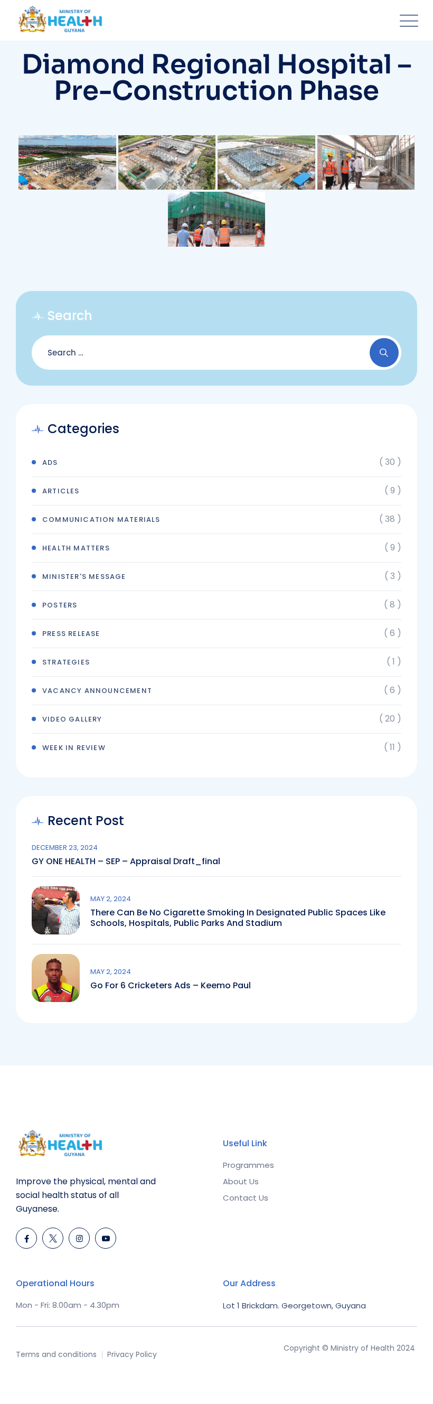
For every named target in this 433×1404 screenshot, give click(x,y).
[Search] (384, 352)
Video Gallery (72, 719)
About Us (241, 1181)
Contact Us (245, 1197)
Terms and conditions (56, 1354)
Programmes (248, 1165)
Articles (61, 491)
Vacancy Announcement (97, 691)
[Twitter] (52, 1238)
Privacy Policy (132, 1354)
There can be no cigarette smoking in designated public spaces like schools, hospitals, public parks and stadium (237, 918)
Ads (50, 462)
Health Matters (76, 548)
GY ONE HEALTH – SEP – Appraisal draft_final (126, 861)
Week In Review (74, 748)
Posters (59, 605)
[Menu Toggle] (406, 20)
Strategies (66, 662)
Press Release (71, 634)
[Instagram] (79, 1238)
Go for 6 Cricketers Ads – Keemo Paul (170, 985)
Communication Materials (101, 519)
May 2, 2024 (110, 899)
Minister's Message (84, 577)
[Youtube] (105, 1238)
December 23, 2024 (65, 848)
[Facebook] (26, 1238)
